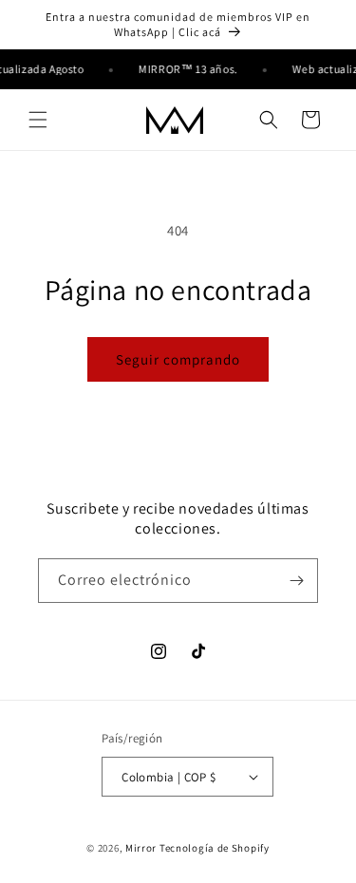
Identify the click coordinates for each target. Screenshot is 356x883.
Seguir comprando (178, 359)
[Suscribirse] (296, 580)
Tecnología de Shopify (214, 848)
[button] (38, 120)
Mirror (141, 848)
